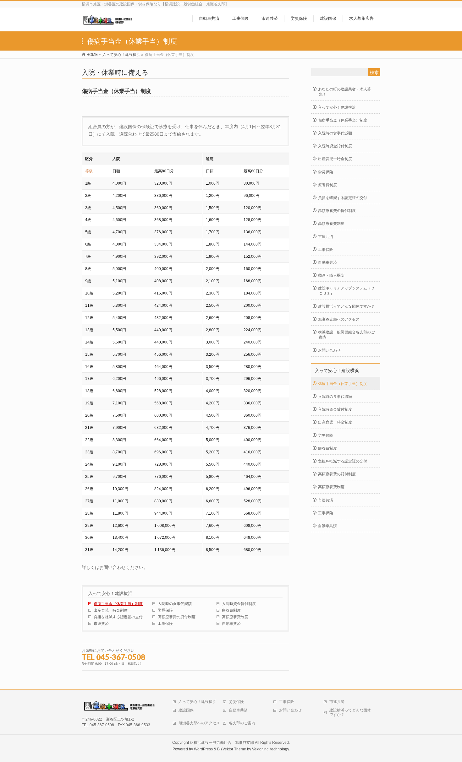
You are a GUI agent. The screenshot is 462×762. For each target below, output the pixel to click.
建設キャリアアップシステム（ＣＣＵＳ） (346, 290)
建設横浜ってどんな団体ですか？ (346, 306)
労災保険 (165, 610)
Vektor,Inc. (260, 749)
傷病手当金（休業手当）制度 (118, 604)
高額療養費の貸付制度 (176, 617)
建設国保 (186, 710)
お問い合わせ (329, 350)
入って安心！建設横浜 (110, 593)
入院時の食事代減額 (175, 604)
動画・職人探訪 (331, 275)
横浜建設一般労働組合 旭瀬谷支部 (224, 742)
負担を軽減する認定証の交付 (118, 617)
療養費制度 (231, 610)
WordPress (203, 749)
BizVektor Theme (231, 749)
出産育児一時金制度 (111, 610)
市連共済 (101, 623)
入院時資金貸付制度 (239, 604)
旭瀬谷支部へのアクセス (339, 319)
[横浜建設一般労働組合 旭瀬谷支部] (108, 23)
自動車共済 (231, 623)
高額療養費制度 (235, 617)
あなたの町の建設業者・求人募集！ (344, 91)
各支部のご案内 (242, 723)
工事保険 (165, 623)
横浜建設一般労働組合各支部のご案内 (346, 334)
